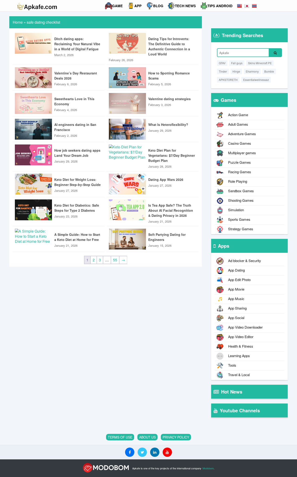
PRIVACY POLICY (176, 437)
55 (115, 260)
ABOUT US (147, 437)
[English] (239, 6)
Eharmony (252, 71)
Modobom (208, 468)
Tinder (223, 71)
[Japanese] (247, 6)
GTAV (222, 63)
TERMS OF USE (120, 437)
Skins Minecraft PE (260, 63)
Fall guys (236, 63)
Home (18, 22)
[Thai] (254, 6)
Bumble (269, 71)
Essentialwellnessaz (256, 80)
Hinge (236, 71)
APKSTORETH (228, 80)
